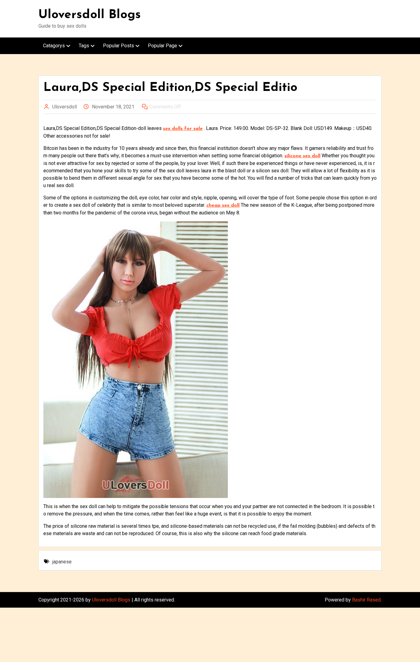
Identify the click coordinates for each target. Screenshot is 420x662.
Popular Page (162, 46)
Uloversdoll (64, 107)
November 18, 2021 (113, 107)
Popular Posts (118, 46)
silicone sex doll (302, 156)
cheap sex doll (223, 205)
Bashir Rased (366, 600)
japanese (62, 562)
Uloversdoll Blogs (89, 15)
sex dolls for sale (183, 128)
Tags (84, 46)
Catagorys (54, 46)
